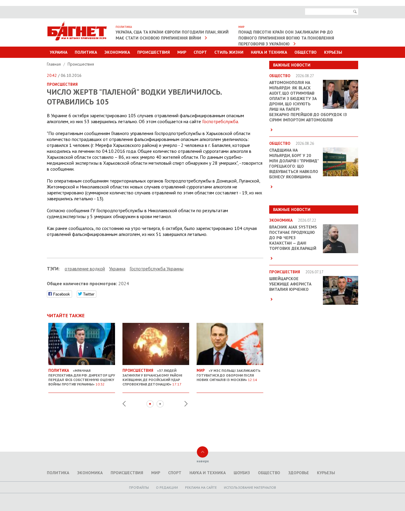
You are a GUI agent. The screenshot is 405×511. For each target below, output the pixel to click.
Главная (54, 64)
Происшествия (153, 52)
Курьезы (333, 52)
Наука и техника (269, 52)
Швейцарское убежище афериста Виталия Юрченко (290, 284)
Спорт (200, 52)
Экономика (117, 52)
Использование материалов (250, 487)
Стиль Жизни (228, 52)
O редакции (167, 487)
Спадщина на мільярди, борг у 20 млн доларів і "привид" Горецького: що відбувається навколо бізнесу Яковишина (293, 163)
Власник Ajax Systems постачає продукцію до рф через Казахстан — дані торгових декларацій (293, 237)
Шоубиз (242, 472)
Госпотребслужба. (220, 121)
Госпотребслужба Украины (157, 269)
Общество (305, 52)
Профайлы (139, 487)
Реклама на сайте (201, 487)
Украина (58, 52)
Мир (181, 52)
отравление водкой (85, 269)
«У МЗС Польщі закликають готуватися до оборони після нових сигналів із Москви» (228, 375)
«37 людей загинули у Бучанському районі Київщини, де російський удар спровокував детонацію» (152, 377)
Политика (86, 52)
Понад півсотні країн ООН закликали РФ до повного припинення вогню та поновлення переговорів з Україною (286, 38)
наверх (203, 461)
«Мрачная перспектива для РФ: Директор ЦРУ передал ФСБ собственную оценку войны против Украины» (81, 377)
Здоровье (298, 472)
